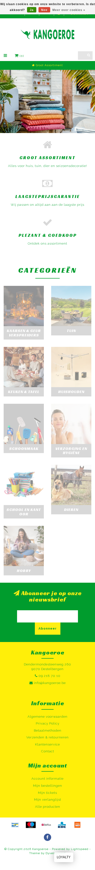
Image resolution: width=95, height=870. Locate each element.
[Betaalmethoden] (15, 825)
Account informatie (47, 778)
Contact (47, 751)
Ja (32, 10)
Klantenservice (47, 744)
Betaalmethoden (47, 730)
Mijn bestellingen (47, 785)
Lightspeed (79, 849)
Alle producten (47, 806)
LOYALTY (64, 857)
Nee (44, 10)
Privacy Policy (47, 723)
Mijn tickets (47, 793)
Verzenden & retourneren (47, 737)
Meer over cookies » (68, 10)
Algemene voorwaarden (47, 716)
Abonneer (47, 628)
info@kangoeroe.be (50, 683)
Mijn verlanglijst (47, 799)
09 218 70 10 (49, 676)
